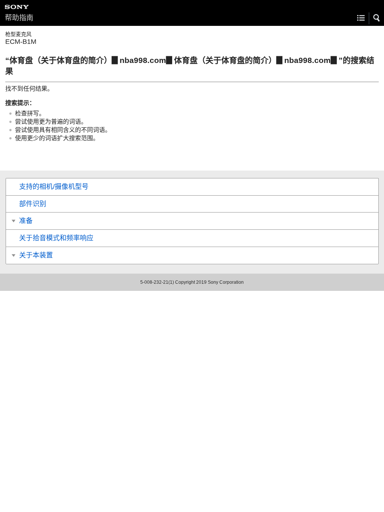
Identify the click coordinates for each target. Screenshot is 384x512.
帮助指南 (19, 18)
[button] (377, 18)
